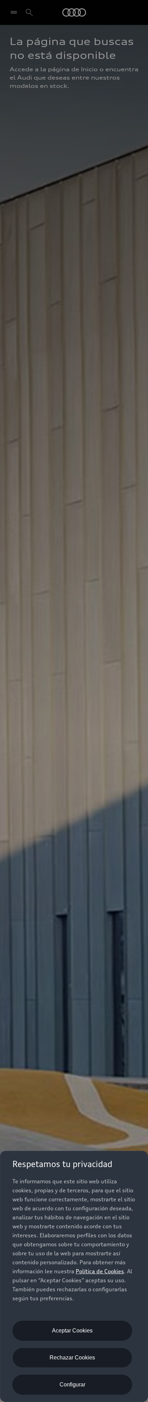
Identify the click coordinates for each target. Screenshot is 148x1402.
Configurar (72, 1384)
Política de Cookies (100, 1271)
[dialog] (74, 1276)
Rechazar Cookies (72, 1357)
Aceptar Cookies (72, 1330)
